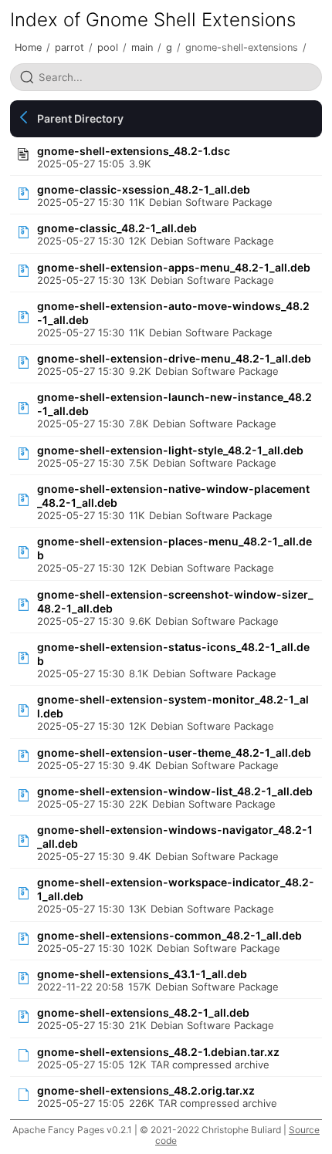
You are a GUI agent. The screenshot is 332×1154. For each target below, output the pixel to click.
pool (107, 47)
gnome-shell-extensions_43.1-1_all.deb (142, 973)
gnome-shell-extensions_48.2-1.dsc (133, 150)
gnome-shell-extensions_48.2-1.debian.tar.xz (158, 1051)
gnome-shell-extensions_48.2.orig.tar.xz (146, 1090)
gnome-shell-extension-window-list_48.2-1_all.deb (175, 791)
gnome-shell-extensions (241, 47)
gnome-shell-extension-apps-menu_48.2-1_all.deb (173, 267)
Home (28, 47)
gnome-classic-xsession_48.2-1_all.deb (143, 189)
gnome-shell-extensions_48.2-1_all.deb (143, 1012)
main (142, 47)
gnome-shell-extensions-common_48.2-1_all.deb (169, 935)
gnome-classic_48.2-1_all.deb (117, 228)
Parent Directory (80, 118)
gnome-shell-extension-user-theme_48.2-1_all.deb (174, 752)
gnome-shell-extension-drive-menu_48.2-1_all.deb (174, 358)
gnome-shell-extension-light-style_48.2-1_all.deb (170, 450)
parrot (69, 47)
